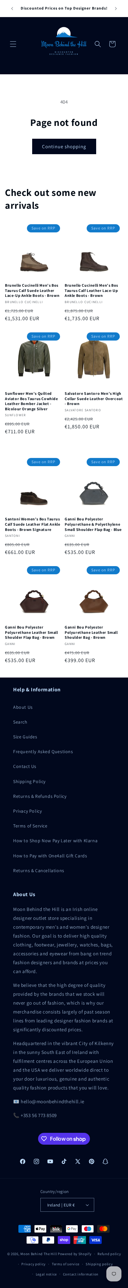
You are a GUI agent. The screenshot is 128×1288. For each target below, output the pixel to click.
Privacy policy (33, 1264)
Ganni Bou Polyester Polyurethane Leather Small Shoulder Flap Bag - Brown (31, 632)
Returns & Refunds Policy (39, 796)
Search (20, 722)
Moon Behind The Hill (38, 1254)
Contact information (80, 1274)
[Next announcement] (116, 8)
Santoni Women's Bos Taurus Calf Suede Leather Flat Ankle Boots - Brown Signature (32, 524)
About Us (23, 707)
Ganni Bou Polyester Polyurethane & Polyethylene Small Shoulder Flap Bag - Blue (93, 524)
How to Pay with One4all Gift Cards (50, 856)
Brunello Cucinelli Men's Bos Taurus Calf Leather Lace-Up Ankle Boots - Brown (91, 290)
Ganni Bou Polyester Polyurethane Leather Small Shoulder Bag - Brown (91, 632)
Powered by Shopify (75, 1254)
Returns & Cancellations (38, 870)
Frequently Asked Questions (43, 751)
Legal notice (46, 1274)
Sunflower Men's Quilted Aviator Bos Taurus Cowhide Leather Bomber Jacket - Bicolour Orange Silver (31, 401)
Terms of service (65, 1264)
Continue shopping (64, 146)
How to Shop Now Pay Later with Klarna (55, 841)
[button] (13, 44)
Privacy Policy (27, 811)
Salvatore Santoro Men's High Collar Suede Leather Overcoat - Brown (94, 398)
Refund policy (109, 1254)
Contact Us (24, 766)
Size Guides (25, 737)
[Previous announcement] (12, 8)
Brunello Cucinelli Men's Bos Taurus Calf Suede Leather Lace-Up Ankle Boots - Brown (32, 290)
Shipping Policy (29, 781)
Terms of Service (30, 826)
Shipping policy (99, 1264)
